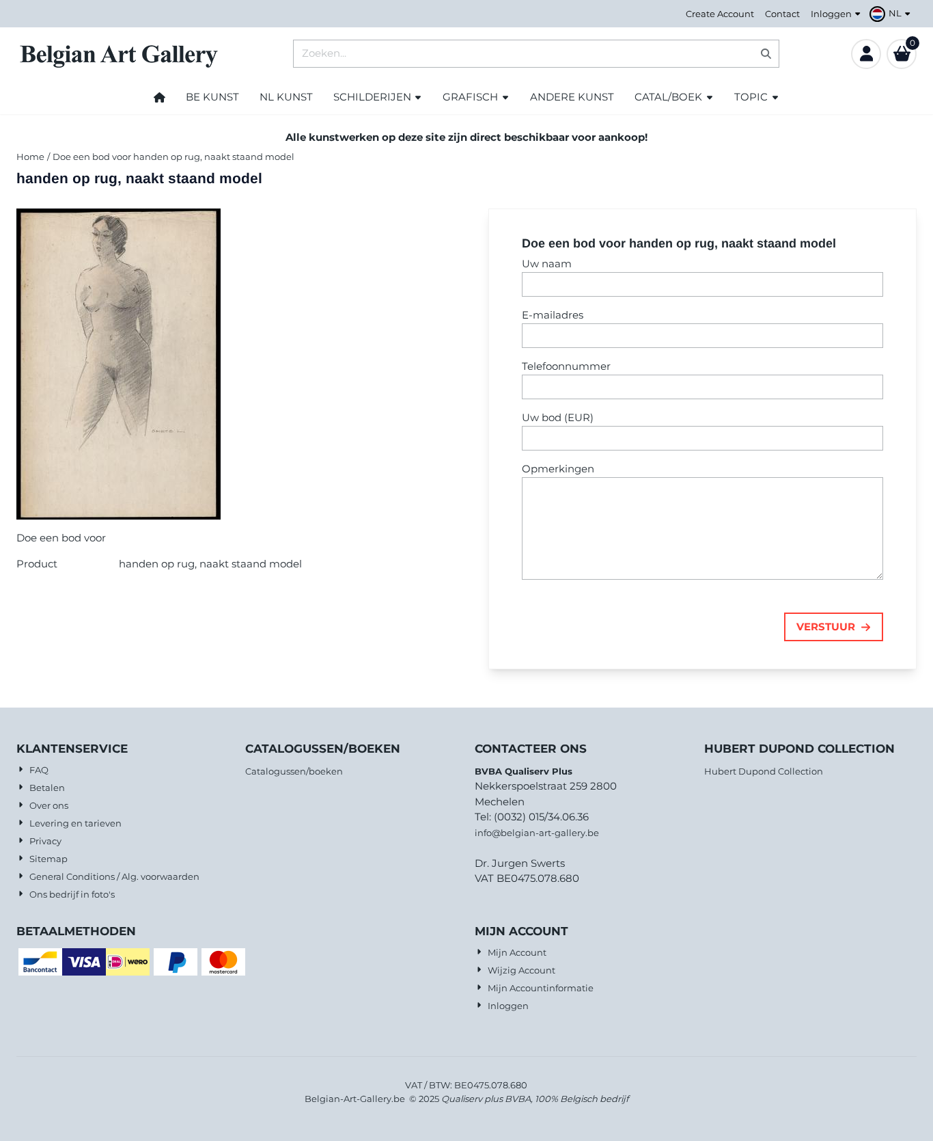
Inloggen (831, 13)
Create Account (720, 13)
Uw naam (547, 263)
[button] (892, 13)
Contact (782, 13)
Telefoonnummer (566, 366)
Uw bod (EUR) (558, 417)
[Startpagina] (159, 97)
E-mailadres (552, 314)
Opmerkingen (558, 468)
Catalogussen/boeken (294, 771)
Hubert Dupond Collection (763, 771)
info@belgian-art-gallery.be (537, 832)
